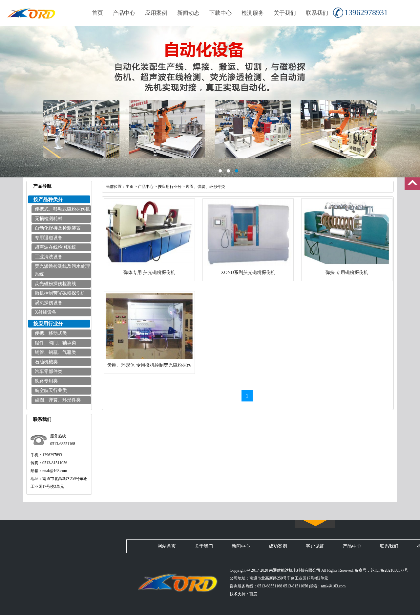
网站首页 (167, 546)
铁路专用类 (46, 380)
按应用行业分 (169, 186)
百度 (253, 594)
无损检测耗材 (48, 218)
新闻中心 (241, 546)
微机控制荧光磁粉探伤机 (60, 293)
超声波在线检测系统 (55, 247)
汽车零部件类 (48, 371)
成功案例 (278, 546)
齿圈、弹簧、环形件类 (58, 400)
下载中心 (220, 13)
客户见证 (315, 546)
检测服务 (253, 13)
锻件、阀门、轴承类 (55, 342)
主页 (130, 186)
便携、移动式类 (51, 333)
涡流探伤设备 (48, 302)
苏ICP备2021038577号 (389, 570)
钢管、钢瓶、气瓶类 (55, 352)
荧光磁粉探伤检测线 (55, 283)
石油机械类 (46, 361)
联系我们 (317, 13)
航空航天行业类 (51, 390)
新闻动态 (188, 13)
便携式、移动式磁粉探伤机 (62, 209)
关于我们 (285, 13)
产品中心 (124, 13)
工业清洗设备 (48, 256)
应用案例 (156, 13)
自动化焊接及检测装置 (58, 228)
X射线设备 (45, 312)
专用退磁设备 (48, 237)
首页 (97, 13)
